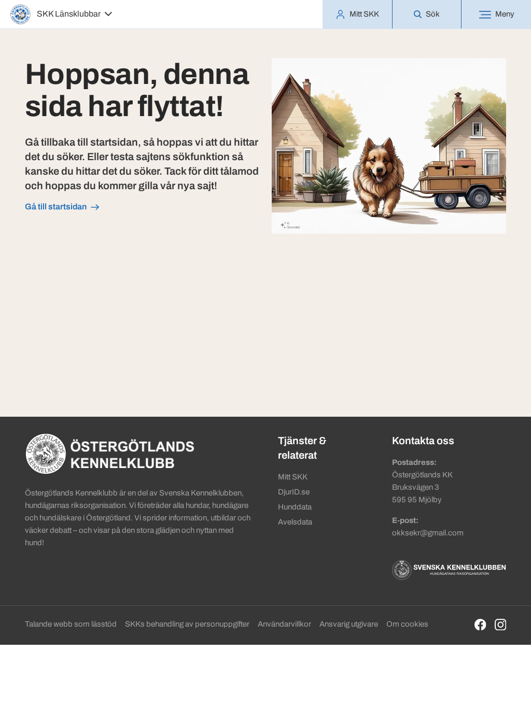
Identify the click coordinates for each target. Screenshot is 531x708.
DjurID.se (294, 492)
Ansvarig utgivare (348, 624)
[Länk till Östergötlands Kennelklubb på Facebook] (480, 625)
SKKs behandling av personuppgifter (187, 624)
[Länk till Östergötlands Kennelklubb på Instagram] (501, 625)
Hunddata (295, 507)
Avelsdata (295, 522)
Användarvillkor (284, 624)
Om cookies (407, 624)
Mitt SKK (293, 477)
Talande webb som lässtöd (71, 624)
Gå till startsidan (56, 206)
